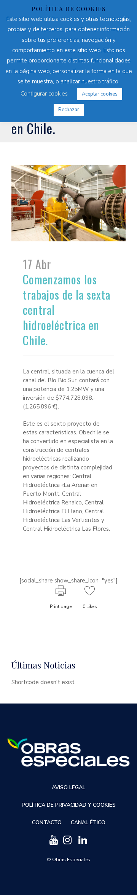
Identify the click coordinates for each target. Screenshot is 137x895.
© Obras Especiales (68, 860)
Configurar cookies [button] (44, 93)
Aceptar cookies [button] (100, 94)
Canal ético (88, 822)
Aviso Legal (68, 787)
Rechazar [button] (68, 109)
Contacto (47, 822)
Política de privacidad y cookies (69, 805)
